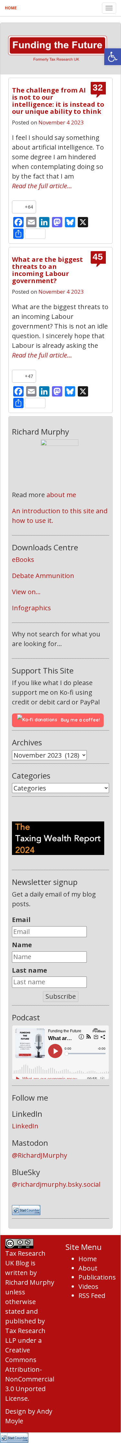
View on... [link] (26, 591)
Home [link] (11, 8)
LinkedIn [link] (25, 1126)
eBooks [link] (23, 559)
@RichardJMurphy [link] (39, 1155)
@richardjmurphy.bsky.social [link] (56, 1184)
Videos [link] (88, 1286)
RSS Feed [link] (91, 1295)
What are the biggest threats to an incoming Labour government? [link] (47, 270)
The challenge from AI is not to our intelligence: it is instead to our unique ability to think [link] (58, 101)
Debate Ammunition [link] (43, 575)
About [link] (87, 1268)
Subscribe (60, 996)
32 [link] (98, 87)
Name (22, 944)
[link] (112, 56)
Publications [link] (97, 1277)
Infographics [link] (31, 608)
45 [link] (98, 256)
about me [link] (61, 494)
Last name (29, 970)
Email (21, 919)
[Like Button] (18, 207)
